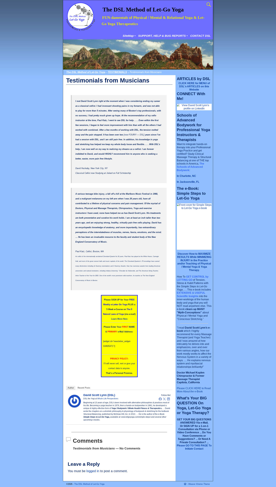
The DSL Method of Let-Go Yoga (143, 9)
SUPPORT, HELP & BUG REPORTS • (163, 35)
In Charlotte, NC (186, 176)
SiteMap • (129, 35)
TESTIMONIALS (117, 72)
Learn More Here (119, 319)
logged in (92, 471)
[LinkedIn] (168, 399)
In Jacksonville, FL (188, 182)
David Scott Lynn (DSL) (99, 395)
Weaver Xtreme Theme (199, 484)
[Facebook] (160, 399)
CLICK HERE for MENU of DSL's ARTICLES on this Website (194, 86)
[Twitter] (164, 399)
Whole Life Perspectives (107, 398)
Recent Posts (84, 388)
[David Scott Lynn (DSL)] (74, 406)
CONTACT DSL (200, 35)
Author (71, 388)
